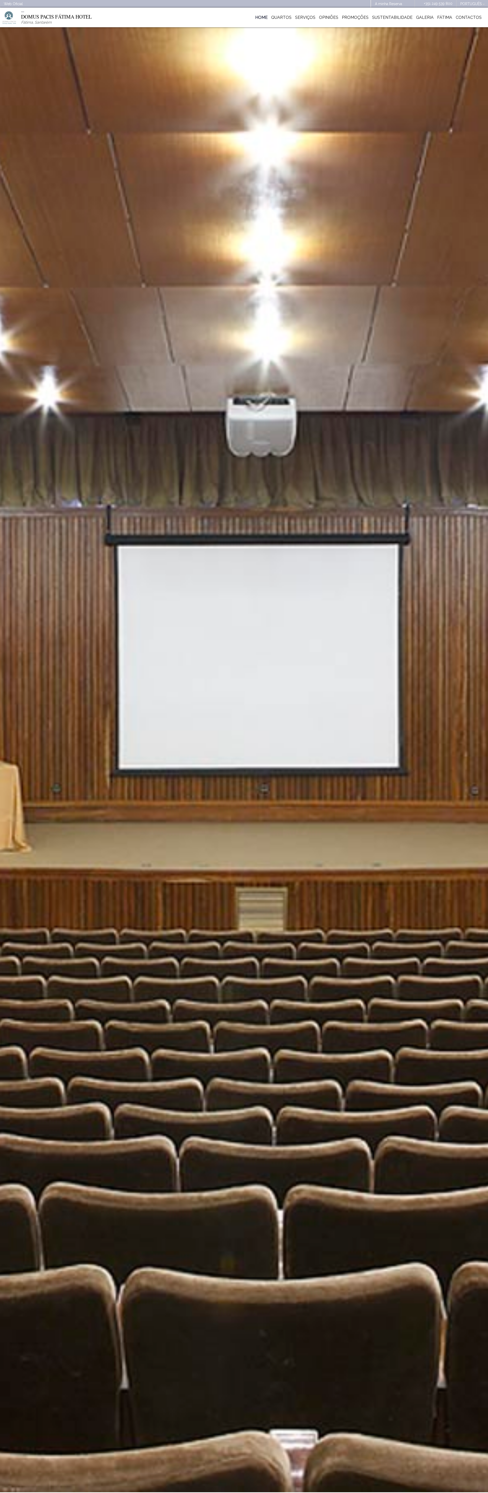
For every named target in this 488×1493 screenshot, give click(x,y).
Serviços (305, 17)
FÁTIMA (444, 17)
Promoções (355, 17)
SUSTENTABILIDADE (392, 17)
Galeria (425, 17)
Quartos (281, 17)
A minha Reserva (388, 4)
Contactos (469, 17)
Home (261, 17)
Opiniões (328, 17)
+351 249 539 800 (438, 4)
